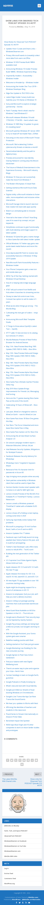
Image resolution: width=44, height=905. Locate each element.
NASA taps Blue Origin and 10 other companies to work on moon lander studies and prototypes (22, 727)
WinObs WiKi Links (10, 856)
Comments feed (10, 878)
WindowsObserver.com (12, 851)
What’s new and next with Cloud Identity (21, 686)
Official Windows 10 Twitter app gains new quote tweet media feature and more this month (22, 246)
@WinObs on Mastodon (31, 899)
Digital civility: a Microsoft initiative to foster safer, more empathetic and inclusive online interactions (23, 197)
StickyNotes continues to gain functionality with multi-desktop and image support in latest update (22, 230)
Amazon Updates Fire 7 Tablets (18, 533)
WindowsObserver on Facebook (15, 841)
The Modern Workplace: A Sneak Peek (20, 184)
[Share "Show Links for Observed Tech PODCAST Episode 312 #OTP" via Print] (22, 764)
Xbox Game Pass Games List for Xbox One (22, 432)
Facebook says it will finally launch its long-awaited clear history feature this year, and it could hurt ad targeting (22, 540)
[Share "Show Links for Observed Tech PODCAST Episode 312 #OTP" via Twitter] (12, 760)
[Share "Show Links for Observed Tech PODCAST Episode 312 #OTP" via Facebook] (8, 760)
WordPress (16, 899)
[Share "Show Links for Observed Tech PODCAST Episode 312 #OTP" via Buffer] (28, 760)
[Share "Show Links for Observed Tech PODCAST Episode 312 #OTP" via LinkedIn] (24, 760)
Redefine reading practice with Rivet (19, 640)
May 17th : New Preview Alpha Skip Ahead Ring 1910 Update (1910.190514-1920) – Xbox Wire (22, 375)
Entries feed (8, 873)
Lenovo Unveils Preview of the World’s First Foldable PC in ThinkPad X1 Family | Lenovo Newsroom (22, 497)
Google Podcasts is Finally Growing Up (20, 682)
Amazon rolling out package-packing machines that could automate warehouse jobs (22, 604)
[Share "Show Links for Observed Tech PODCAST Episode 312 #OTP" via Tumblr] (16, 760)
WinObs (20, 27)
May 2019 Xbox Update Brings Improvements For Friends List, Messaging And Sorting (22, 391)
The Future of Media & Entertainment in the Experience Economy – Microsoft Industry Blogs (23, 170)
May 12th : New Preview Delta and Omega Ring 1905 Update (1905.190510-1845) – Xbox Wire (22, 356)
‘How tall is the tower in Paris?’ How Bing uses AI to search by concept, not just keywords (21, 220)
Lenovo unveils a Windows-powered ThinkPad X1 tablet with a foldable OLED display (21, 506)
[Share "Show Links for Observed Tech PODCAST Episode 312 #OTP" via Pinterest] (20, 760)
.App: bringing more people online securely (22, 476)
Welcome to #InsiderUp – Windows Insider (22, 82)
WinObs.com (33, 897)
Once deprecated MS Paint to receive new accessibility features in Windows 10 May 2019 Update (22, 256)
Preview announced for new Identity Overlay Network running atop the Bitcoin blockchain (22, 161)
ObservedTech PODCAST (12, 836)
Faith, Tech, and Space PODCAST (16, 831)
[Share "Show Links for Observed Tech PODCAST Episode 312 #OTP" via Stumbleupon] (32, 760)
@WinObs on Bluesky (11, 826)
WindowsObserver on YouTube (15, 846)
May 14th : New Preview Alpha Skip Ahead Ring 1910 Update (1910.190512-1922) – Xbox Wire (22, 365)
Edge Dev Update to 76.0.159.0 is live (20, 93)
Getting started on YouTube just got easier (22, 644)
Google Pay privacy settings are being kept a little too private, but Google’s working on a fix (22, 627)
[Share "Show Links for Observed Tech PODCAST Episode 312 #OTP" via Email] (36, 760)
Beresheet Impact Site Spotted (17, 721)
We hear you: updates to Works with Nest (22, 703)
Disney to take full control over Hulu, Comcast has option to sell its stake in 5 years (21, 299)
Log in (6, 868)
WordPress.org (9, 884)
